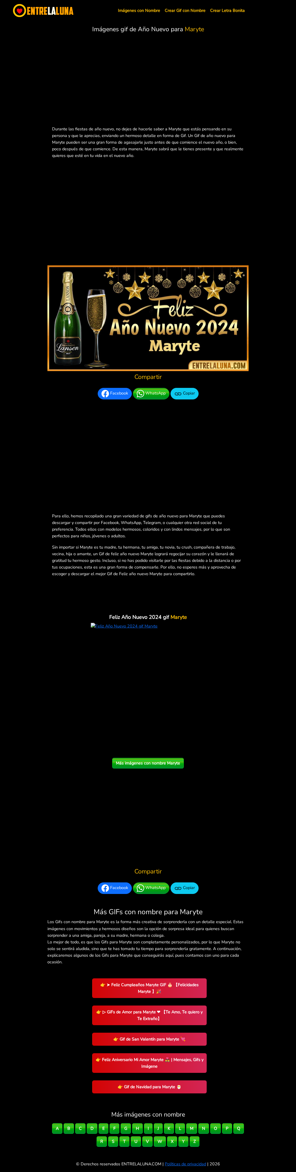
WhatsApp (155, 393)
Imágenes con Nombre (139, 10)
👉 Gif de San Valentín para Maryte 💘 (149, 1039)
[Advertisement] (148, 80)
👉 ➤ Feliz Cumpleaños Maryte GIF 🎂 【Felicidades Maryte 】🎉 (149, 988)
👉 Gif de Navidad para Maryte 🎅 (150, 1087)
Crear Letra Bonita (227, 10)
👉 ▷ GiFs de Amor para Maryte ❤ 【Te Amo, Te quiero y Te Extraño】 (149, 1015)
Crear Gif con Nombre (185, 10)
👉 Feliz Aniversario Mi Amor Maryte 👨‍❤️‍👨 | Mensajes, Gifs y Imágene (150, 1063)
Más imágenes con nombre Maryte (148, 763)
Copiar (188, 393)
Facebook (118, 393)
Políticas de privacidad (185, 1164)
